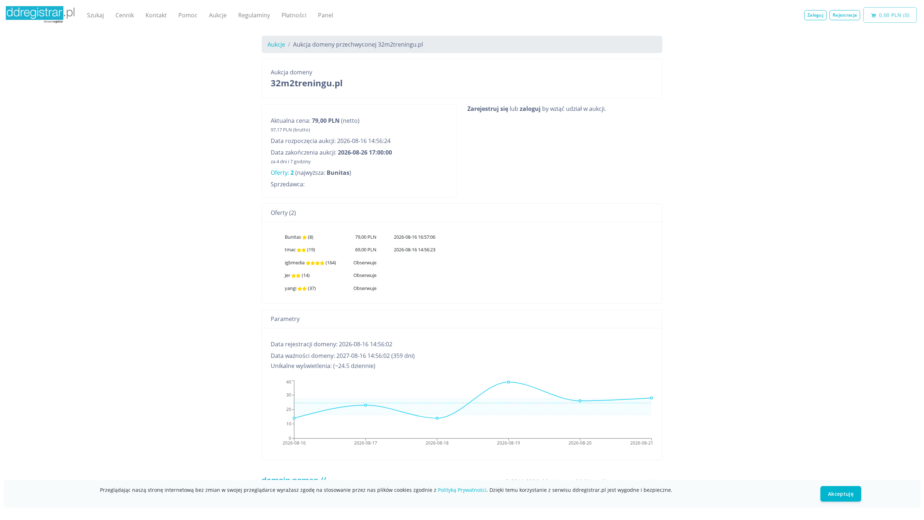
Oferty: (282, 173)
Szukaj (95, 15)
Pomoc (187, 15)
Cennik (125, 15)
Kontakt (156, 15)
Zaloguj (815, 15)
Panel (325, 15)
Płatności (294, 15)
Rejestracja (845, 15)
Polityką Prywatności (462, 489)
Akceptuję (841, 493)
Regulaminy (254, 15)
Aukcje (218, 15)
